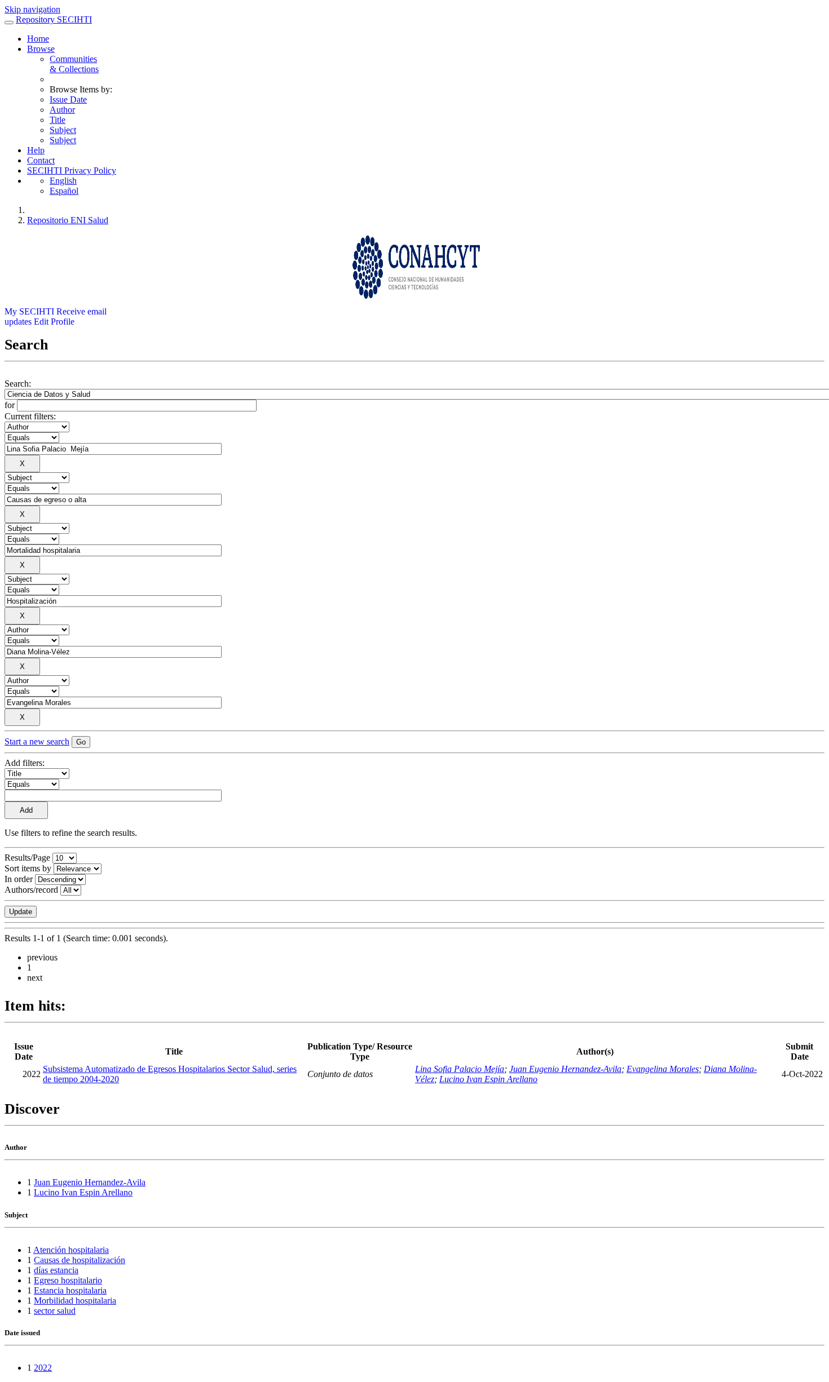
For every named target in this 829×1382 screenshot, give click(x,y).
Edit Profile (54, 321)
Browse (41, 49)
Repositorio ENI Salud (67, 220)
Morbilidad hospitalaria (75, 1300)
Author (62, 109)
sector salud (55, 1310)
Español (64, 191)
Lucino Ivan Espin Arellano (488, 1079)
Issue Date (68, 99)
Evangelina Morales (663, 1069)
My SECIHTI (29, 311)
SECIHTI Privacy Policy (71, 170)
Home (38, 38)
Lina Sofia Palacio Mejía (459, 1069)
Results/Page (27, 857)
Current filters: (30, 416)
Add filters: (25, 763)
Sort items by (28, 868)
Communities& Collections (74, 64)
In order (19, 879)
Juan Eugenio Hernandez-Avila (565, 1069)
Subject (63, 130)
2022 (43, 1367)
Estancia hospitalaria (70, 1290)
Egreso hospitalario (68, 1280)
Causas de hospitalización (79, 1260)
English (63, 180)
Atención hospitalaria (71, 1250)
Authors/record (31, 889)
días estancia (56, 1270)
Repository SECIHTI (54, 19)
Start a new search (37, 741)
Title (57, 120)
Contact (41, 160)
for (10, 405)
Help (36, 150)
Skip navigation (32, 9)
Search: (18, 383)
